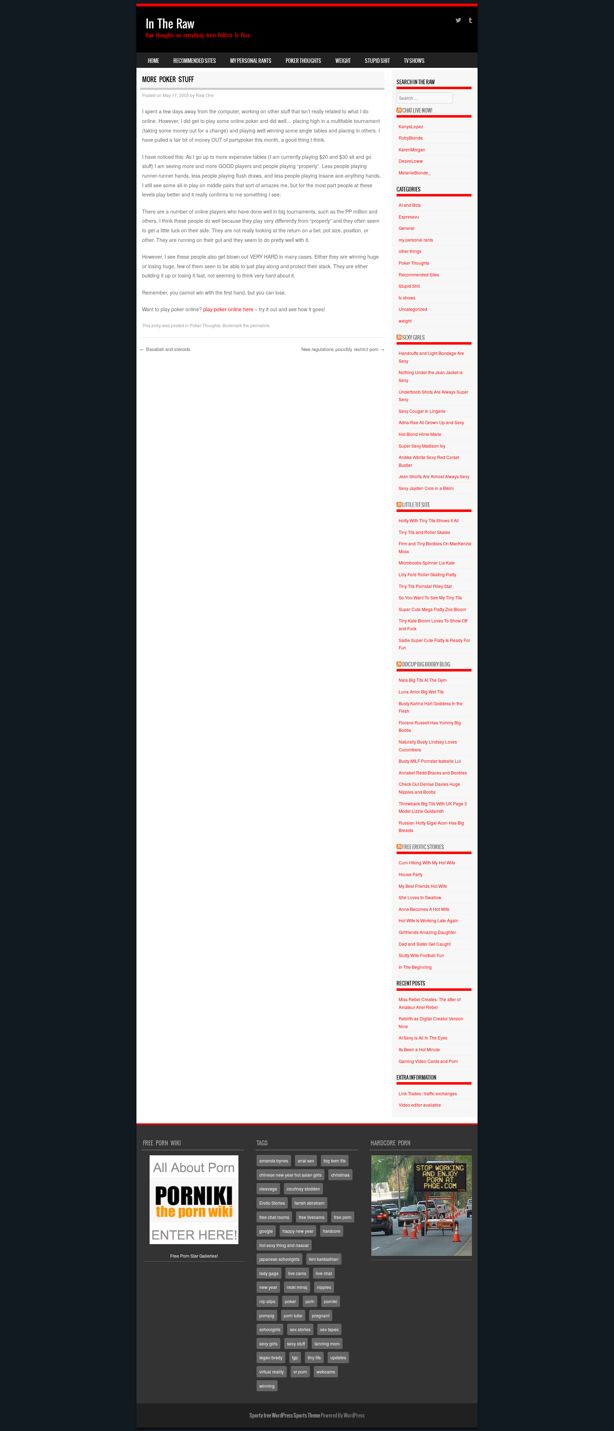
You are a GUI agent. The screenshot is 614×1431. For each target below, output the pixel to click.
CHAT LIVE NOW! (417, 110)
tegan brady (270, 1357)
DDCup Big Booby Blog (426, 664)
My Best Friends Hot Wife (423, 886)
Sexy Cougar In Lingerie (422, 411)
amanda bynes (273, 1160)
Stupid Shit (377, 61)
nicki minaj (297, 1287)
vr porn (300, 1371)
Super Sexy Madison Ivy (422, 446)
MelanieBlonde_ (415, 172)
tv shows (414, 61)
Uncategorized (413, 309)
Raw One (205, 95)
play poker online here (228, 309)
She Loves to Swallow (420, 897)
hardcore (331, 1231)
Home (153, 61)
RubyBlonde (411, 138)
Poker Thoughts (303, 61)
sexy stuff (296, 1343)
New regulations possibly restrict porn (342, 349)
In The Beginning (415, 967)
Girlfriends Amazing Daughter (427, 932)
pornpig (266, 1315)
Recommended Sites (194, 61)
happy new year (297, 1231)
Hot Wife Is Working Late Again (428, 920)
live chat (324, 1273)
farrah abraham (309, 1203)
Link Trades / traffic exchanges (428, 1093)
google (266, 1231)
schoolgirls (269, 1329)
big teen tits (335, 1160)
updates (338, 1357)
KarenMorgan (412, 149)
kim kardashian (324, 1259)
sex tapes (329, 1329)
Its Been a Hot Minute (419, 1049)
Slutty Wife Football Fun (421, 955)
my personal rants (250, 61)
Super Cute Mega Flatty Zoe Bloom (432, 609)
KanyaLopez (411, 126)
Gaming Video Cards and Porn (428, 1061)
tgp (295, 1357)
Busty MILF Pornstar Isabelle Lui (430, 761)
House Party (410, 874)
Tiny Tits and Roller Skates (424, 532)
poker (290, 1301)
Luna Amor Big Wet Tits (421, 691)
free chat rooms (274, 1217)
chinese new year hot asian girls (290, 1175)
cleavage (268, 1189)
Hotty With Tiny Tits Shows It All (429, 520)
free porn (342, 1217)
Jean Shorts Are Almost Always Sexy (434, 476)
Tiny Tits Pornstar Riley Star (425, 586)
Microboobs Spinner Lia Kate (427, 563)
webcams (326, 1371)
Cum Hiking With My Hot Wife (427, 862)
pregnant (320, 1315)
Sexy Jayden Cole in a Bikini (426, 488)
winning (267, 1386)
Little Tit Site (416, 505)
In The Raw (170, 23)
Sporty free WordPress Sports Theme (284, 1415)
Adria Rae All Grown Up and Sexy (431, 422)
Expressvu (409, 217)
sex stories (300, 1329)
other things (410, 251)
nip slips (267, 1301)
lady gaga (269, 1273)
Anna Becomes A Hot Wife (424, 909)
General (406, 228)
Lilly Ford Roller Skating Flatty (427, 574)
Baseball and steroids (165, 349)
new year (268, 1287)
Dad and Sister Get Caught (425, 944)
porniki (330, 1301)
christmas (340, 1175)
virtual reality (271, 1371)
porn (310, 1301)
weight (343, 61)
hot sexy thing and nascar (284, 1245)
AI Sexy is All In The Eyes (423, 1038)
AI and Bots (410, 205)
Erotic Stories (272, 1203)
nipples (324, 1287)
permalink (259, 325)
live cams (297, 1273)
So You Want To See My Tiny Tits (430, 597)
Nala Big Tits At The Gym (423, 680)
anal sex (306, 1160)
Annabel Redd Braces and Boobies (433, 773)
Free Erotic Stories (423, 847)
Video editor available (420, 1105)
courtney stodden (303, 1189)
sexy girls (268, 1343)
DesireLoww (411, 161)
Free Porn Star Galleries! (194, 1256)
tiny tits (314, 1357)
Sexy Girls (413, 337)
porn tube (293, 1315)
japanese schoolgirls (279, 1259)
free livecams (311, 1217)
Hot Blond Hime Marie (420, 434)
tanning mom (327, 1343)
